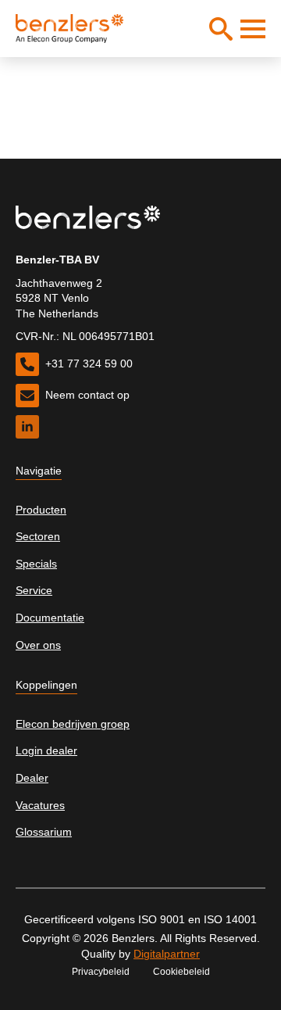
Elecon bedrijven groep (73, 724)
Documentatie (50, 617)
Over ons (38, 645)
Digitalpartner (166, 953)
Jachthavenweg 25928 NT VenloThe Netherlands (59, 298)
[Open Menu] (252, 28)
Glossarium (44, 832)
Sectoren (38, 536)
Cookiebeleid (181, 971)
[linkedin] (27, 427)
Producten (41, 509)
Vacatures (40, 805)
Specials (36, 563)
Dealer (32, 778)
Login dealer (46, 750)
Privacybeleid (101, 971)
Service (34, 590)
